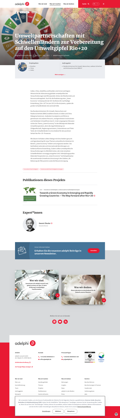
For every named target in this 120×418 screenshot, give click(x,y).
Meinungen (64, 382)
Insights (63, 385)
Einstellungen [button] (46, 411)
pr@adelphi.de (67, 359)
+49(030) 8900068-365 (71, 357)
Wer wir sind (42, 4)
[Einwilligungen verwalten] (116, 414)
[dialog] (60, 406)
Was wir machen (55, 4)
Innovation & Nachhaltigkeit (31, 169)
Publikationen (42, 391)
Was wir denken (68, 4)
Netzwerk (18, 394)
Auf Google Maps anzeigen (23, 367)
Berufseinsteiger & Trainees (93, 385)
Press (63, 394)
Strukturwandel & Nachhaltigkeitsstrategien (52, 169)
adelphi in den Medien (67, 391)
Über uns (17, 382)
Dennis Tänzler (44, 223)
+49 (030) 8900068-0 (47, 357)
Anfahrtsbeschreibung (22, 362)
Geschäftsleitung (20, 385)
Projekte (40, 388)
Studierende (88, 388)
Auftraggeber (19, 391)
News (63, 388)
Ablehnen (58, 411)
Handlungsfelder (43, 382)
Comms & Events (43, 394)
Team (16, 388)
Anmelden (93, 250)
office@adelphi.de (45, 359)
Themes (40, 385)
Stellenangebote (89, 391)
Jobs (86, 394)
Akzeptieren (70, 411)
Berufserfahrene (89, 382)
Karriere (87, 379)
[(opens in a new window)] (101, 362)
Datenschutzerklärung (84, 406)
